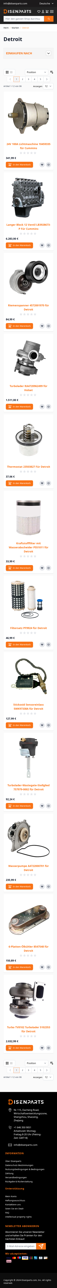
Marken (15, 27)
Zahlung (9, 1173)
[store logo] (17, 11)
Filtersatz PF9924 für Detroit (28, 628)
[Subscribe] (41, 1246)
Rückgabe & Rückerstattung (19, 1181)
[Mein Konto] (43, 11)
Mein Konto (11, 1196)
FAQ (7, 1212)
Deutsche (44, 3)
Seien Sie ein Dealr (14, 1208)
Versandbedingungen (16, 1177)
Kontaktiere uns (13, 1204)
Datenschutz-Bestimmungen (19, 1165)
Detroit (25, 27)
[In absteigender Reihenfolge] (51, 72)
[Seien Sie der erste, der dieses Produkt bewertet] (28, 153)
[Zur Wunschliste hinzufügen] (42, 164)
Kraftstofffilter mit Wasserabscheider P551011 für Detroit (28, 547)
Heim (6, 27)
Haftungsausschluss (15, 1200)
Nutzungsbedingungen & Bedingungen (24, 1169)
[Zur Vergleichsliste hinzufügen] (48, 164)
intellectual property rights (18, 1216)
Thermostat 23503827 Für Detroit (28, 466)
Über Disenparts (13, 1161)
